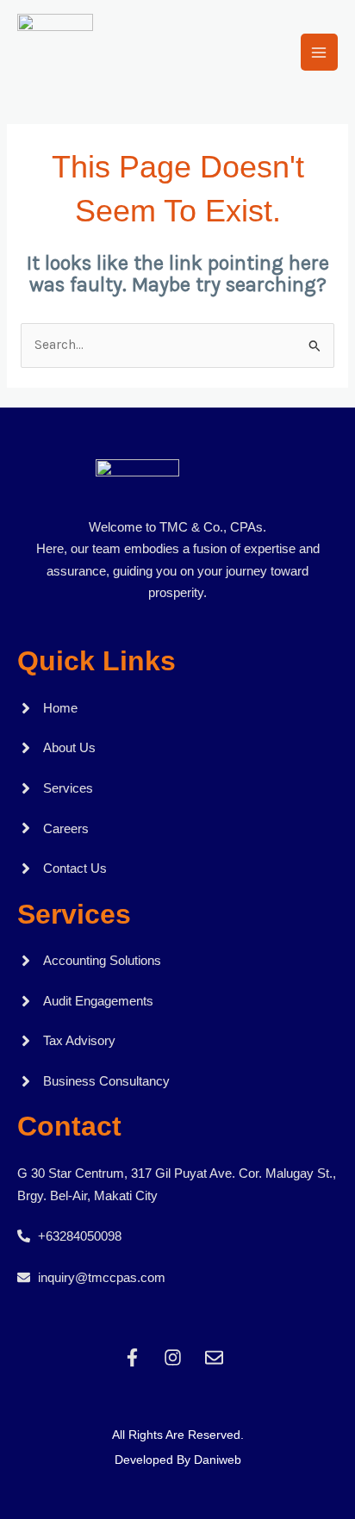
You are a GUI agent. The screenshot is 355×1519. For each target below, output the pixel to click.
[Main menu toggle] (319, 52)
